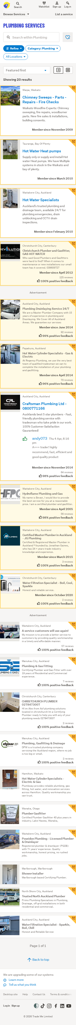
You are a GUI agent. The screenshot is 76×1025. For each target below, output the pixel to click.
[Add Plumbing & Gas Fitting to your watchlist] (72, 661)
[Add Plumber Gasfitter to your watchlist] (72, 809)
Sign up (57, 6)
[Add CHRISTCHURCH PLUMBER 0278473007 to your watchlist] (72, 696)
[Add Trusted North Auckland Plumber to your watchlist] (72, 891)
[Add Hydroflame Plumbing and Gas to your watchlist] (72, 488)
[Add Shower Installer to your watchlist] (72, 869)
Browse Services (14, 14)
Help (25, 994)
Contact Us (39, 994)
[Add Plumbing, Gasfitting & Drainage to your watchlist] (72, 738)
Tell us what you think (22, 984)
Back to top (40, 959)
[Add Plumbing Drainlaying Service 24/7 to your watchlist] (72, 303)
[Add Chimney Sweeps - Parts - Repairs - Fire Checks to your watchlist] (72, 89)
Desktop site (10, 994)
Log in (67, 6)
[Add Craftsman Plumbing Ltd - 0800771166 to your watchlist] (72, 396)
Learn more (16, 980)
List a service (64, 14)
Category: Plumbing (42, 48)
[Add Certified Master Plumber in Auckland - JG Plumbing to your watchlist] (72, 529)
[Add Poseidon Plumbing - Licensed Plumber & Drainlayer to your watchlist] (72, 834)
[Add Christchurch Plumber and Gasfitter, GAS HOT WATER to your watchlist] (72, 245)
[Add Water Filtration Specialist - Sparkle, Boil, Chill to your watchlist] (72, 920)
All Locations (14, 56)
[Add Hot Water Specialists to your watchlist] (72, 192)
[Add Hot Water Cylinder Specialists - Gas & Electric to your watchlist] (72, 348)
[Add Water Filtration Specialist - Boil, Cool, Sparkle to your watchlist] (72, 577)
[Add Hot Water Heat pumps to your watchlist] (72, 143)
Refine (14, 48)
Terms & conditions (61, 994)
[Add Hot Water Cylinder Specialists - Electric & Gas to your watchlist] (72, 774)
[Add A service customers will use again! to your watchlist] (72, 626)
